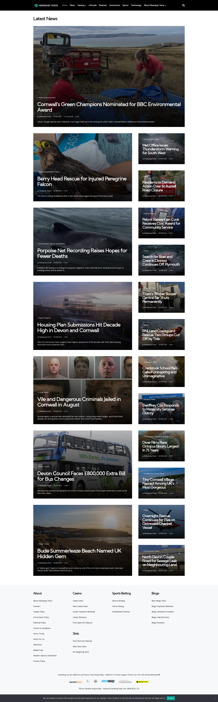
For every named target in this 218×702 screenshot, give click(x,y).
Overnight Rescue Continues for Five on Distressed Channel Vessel (158, 522)
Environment (51, 98)
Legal (41, 392)
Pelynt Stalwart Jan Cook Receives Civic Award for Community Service (161, 223)
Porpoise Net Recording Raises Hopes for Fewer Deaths (82, 253)
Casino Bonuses (80, 617)
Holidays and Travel (151, 474)
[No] (215, 698)
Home (64, 5)
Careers (36, 606)
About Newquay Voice (154, 5)
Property (47, 318)
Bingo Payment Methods (162, 606)
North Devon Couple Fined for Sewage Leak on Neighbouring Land (159, 561)
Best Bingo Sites (159, 600)
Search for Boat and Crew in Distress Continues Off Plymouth (161, 260)
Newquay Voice (45, 116)
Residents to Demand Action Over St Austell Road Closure (159, 186)
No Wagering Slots (81, 652)
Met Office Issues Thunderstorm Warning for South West (160, 149)
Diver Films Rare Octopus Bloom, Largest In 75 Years (160, 446)
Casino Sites (78, 600)
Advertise (37, 644)
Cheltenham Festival (121, 611)
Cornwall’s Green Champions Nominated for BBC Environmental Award (109, 107)
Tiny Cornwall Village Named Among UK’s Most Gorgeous (158, 483)
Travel (46, 467)
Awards (42, 98)
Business (103, 5)
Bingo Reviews (158, 622)
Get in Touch (38, 633)
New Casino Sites (80, 606)
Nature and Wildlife (46, 172)
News (72, 5)
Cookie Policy (39, 611)
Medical (147, 399)
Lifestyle (93, 5)
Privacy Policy (39, 661)
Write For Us (38, 639)
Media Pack (38, 650)
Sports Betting (118, 600)
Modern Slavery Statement (45, 655)
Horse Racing (118, 606)
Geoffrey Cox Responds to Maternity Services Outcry (160, 409)
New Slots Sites (79, 646)
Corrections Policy (41, 617)
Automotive (114, 5)
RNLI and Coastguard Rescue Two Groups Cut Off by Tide (161, 335)
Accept (171, 698)
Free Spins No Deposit (82, 622)
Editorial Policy (39, 622)
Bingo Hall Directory (160, 617)
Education (148, 362)
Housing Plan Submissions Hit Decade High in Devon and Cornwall (78, 327)
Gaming (80, 5)
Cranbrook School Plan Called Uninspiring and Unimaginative (159, 372)
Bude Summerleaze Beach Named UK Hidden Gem (79, 553)
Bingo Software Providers (163, 611)
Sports (125, 5)
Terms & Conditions (42, 628)
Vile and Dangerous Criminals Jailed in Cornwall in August (79, 402)
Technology (136, 5)
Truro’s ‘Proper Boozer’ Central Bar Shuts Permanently (159, 298)
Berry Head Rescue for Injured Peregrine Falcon (81, 181)
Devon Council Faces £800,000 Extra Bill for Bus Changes (81, 476)
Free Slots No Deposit (82, 641)
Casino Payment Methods (84, 611)
